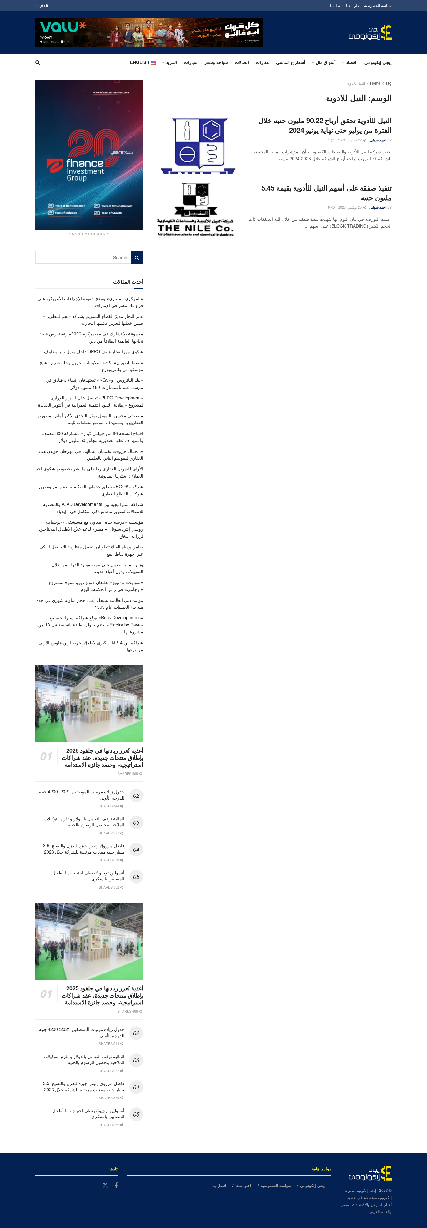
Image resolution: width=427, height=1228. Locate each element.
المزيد (171, 62)
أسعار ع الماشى (290, 62)
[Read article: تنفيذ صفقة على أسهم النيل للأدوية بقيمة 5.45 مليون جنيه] (198, 212)
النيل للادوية (356, 83)
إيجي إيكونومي (378, 62)
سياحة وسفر (216, 62)
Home (375, 83)
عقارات (262, 62)
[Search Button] (37, 62)
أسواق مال (326, 62)
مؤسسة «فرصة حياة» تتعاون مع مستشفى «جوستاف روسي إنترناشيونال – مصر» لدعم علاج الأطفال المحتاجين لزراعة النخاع (91, 529)
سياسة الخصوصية (378, 5)
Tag (388, 83)
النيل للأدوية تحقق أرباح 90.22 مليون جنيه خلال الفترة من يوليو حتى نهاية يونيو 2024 (325, 125)
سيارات (191, 62)
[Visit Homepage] (370, 32)
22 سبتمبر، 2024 (350, 139)
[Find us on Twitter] (105, 1185)
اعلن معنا (353, 5)
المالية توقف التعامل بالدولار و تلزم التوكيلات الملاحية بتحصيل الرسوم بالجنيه (84, 821)
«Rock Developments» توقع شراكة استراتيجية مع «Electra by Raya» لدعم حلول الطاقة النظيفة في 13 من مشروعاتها (90, 624)
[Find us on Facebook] (116, 1185)
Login (40, 5)
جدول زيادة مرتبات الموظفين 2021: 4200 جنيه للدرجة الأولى (81, 794)
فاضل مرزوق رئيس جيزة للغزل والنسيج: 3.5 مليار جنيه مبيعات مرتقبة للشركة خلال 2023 (83, 848)
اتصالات (242, 62)
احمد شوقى (377, 140)
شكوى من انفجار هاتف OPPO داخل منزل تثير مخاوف (93, 351)
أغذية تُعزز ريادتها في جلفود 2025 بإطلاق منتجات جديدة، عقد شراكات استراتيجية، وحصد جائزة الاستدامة (102, 757)
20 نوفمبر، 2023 (350, 207)
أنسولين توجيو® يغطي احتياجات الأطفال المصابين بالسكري (88, 875)
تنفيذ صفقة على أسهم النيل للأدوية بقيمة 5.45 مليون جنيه (326, 192)
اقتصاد (352, 62)
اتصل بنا (336, 5)
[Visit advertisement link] (149, 32)
